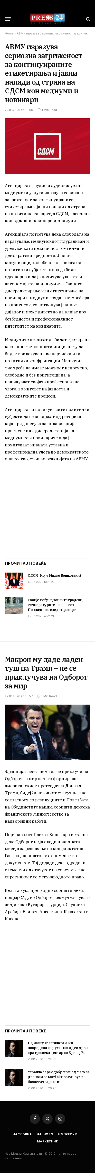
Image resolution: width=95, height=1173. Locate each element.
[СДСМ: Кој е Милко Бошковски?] (14, 581)
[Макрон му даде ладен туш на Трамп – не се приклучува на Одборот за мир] (47, 733)
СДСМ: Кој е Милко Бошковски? (54, 575)
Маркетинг (47, 1141)
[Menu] (8, 18)
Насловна (22, 1134)
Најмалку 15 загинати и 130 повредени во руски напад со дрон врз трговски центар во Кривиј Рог (58, 1048)
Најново (45, 1134)
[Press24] (47, 19)
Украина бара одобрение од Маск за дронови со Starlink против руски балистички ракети (58, 1077)
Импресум (67, 1134)
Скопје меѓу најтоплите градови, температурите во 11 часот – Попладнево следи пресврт (55, 605)
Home (9, 33)
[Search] (87, 18)
